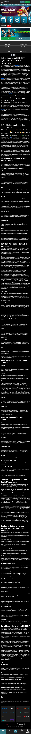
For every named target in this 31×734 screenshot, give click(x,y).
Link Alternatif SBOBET (7, 93)
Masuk (27, 1)
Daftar (22, 1)
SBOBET (2, 109)
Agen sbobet (17, 65)
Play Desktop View (23, 38)
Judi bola (17, 89)
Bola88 (2, 78)
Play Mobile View (8, 38)
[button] (2, 11)
